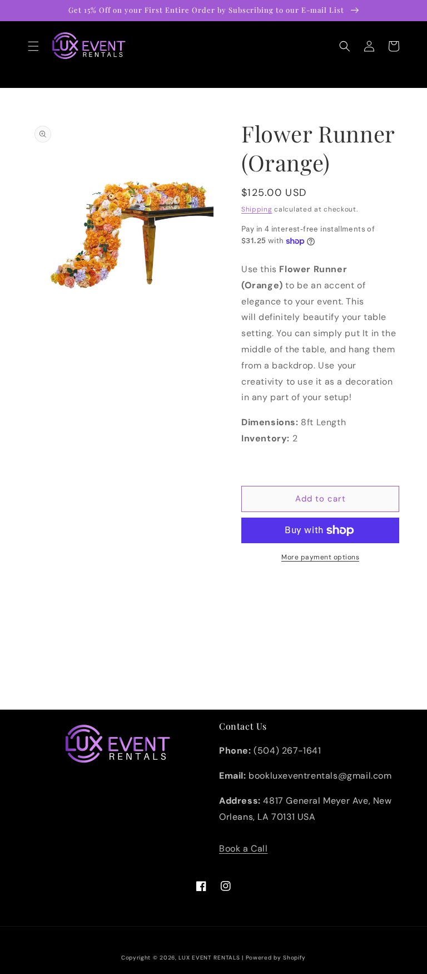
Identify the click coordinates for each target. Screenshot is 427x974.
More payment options (320, 557)
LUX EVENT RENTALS (209, 957)
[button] (33, 46)
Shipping (256, 209)
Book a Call (243, 848)
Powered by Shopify (276, 957)
